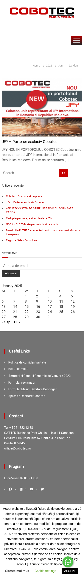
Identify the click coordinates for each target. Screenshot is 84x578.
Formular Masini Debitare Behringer (32, 389)
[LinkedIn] (21, 489)
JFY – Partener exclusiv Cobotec (30, 141)
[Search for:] (30, 173)
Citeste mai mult (17, 571)
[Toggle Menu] (76, 40)
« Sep (6, 322)
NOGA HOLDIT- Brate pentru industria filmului (32, 224)
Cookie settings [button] (45, 571)
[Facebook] (10, 489)
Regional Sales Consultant (22, 240)
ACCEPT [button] (70, 571)
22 (27, 312)
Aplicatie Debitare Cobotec (26, 396)
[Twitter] (42, 489)
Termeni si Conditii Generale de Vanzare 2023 (39, 376)
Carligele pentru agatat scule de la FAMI (29, 218)
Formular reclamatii (21, 382)
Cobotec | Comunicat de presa (24, 196)
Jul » (16, 322)
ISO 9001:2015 (18, 369)
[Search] (63, 173)
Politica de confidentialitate (27, 362)
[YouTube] (32, 489)
